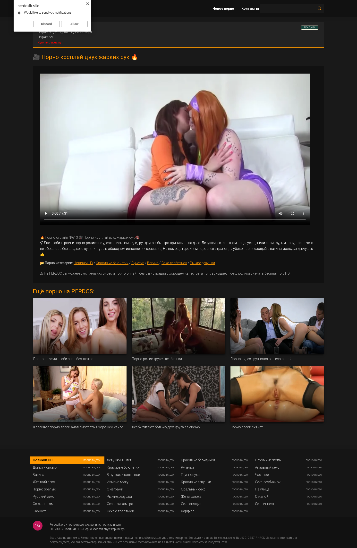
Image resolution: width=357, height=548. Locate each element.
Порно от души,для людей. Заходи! (65, 32)
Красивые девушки (196, 482)
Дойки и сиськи (45, 467)
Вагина (153, 263)
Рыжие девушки (202, 263)
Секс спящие (191, 504)
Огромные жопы (268, 460)
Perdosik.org (57, 524)
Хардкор (188, 511)
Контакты (250, 8)
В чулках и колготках (124, 475)
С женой (261, 496)
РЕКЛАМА (309, 27)
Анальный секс (267, 467)
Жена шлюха (191, 496)
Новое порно (223, 8)
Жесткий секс (44, 482)
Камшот (39, 511)
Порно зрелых (44, 489)
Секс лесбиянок (174, 263)
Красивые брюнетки (112, 263)
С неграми (115, 489)
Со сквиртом (43, 504)
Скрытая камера (120, 504)
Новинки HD (83, 263)
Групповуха (190, 475)
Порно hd (45, 37)
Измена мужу (117, 482)
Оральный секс (193, 489)
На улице (262, 489)
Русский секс (43, 496)
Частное (262, 475)
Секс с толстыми (120, 511)
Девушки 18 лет (119, 460)
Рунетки (137, 263)
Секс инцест (264, 504)
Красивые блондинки (198, 460)
